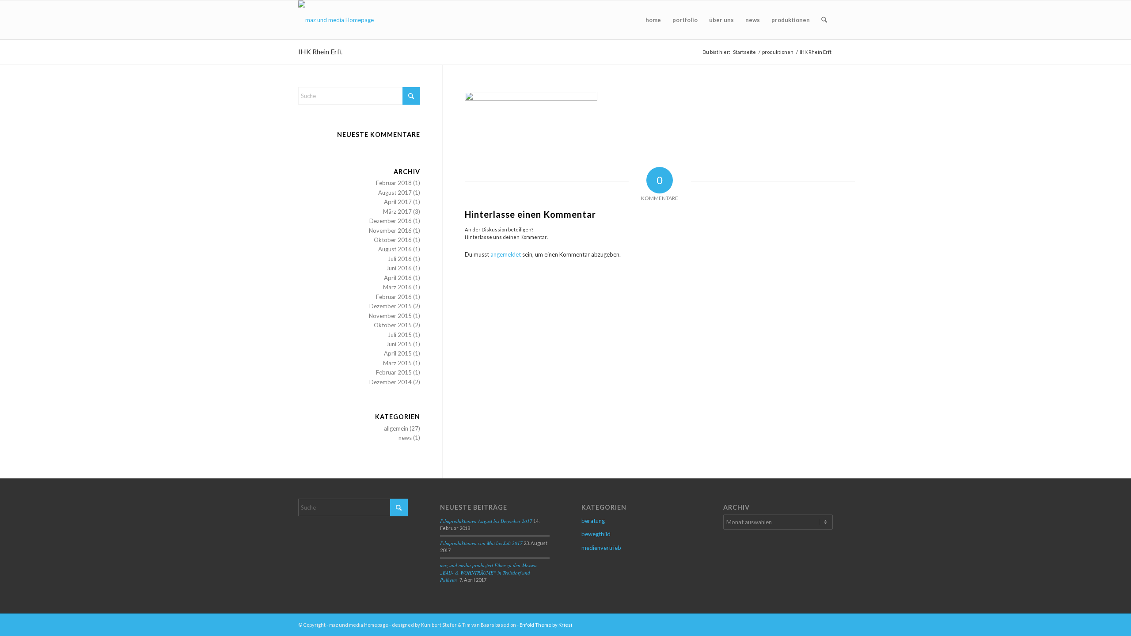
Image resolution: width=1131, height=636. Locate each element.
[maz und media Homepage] (336, 19)
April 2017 (398, 201)
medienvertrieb (601, 547)
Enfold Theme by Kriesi (546, 625)
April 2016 (398, 277)
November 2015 (390, 315)
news (405, 437)
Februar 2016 (394, 296)
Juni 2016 (399, 268)
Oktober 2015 (393, 325)
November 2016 (390, 230)
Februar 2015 (394, 372)
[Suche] (824, 19)
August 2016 (395, 249)
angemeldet (505, 254)
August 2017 (395, 192)
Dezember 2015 (390, 306)
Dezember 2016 (390, 220)
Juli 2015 (400, 334)
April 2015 (398, 353)
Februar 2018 (394, 182)
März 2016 (397, 287)
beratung (593, 520)
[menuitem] (653, 19)
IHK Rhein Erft (320, 51)
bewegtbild (596, 534)
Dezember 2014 (390, 382)
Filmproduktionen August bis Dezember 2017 (486, 521)
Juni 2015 (399, 344)
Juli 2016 (400, 258)
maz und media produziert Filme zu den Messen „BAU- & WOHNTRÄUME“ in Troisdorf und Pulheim (488, 572)
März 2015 (397, 363)
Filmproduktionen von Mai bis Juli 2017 (481, 543)
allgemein (396, 428)
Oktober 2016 (393, 239)
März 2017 (397, 211)
